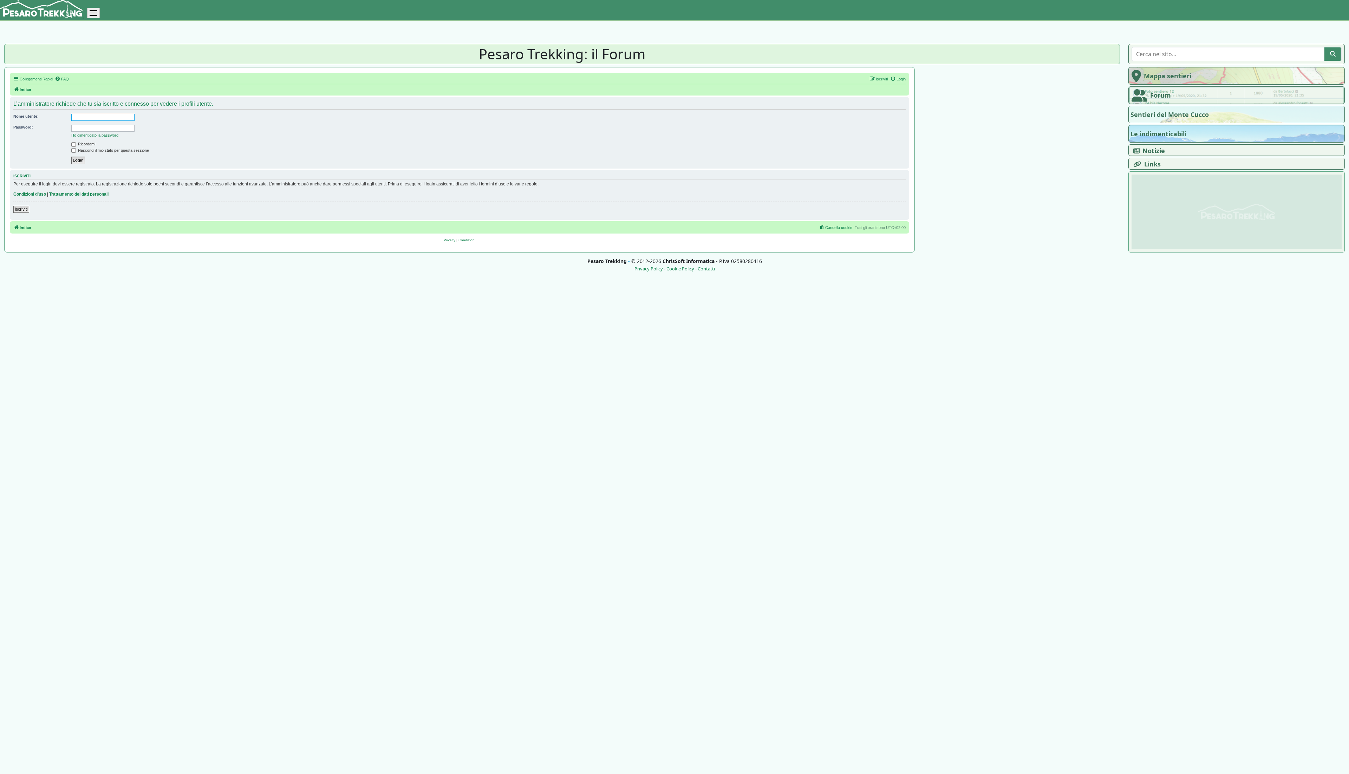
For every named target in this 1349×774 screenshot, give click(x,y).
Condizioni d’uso (29, 194)
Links (1152, 164)
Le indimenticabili (1158, 134)
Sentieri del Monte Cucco (1169, 114)
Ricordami (86, 144)
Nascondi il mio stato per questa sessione (113, 150)
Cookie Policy (680, 269)
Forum (1160, 95)
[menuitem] (62, 79)
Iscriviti (21, 209)
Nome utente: (26, 116)
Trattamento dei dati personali (79, 194)
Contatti (706, 269)
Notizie (1153, 150)
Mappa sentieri (1167, 76)
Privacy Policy (648, 269)
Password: (23, 127)
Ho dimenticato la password (94, 135)
